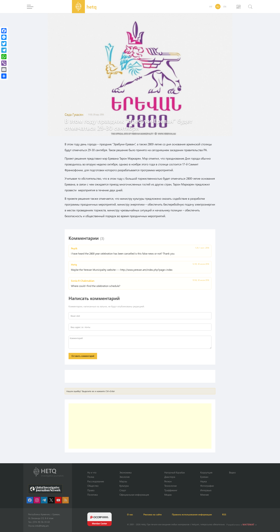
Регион (168, 481)
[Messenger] (4, 37)
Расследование (95, 481)
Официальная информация (134, 494)
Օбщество (93, 485)
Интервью (205, 490)
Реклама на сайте (152, 514)
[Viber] (4, 63)
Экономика (125, 472)
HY (210, 6)
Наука (203, 481)
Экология (124, 476)
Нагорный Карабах (174, 472)
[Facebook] (4, 31)
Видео (232, 472)
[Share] (4, 76)
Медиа (168, 494)
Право (90, 490)
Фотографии (207, 485)
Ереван (204, 476)
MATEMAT (248, 524)
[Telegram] (4, 50)
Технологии (170, 485)
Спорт (122, 490)
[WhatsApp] (4, 56)
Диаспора (169, 476)
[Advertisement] (140, 426)
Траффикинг (170, 490)
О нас (130, 514)
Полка (90, 476)
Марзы (123, 481)
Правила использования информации (192, 514)
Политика (92, 494)
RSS (224, 514)
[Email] (4, 69)
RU (217, 6)
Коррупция (206, 472)
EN (224, 6)
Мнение (204, 494)
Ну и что (91, 472)
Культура (124, 485)
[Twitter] (4, 43)
